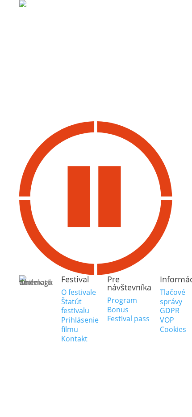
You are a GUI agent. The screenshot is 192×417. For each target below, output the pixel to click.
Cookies (173, 329)
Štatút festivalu (75, 306)
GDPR (169, 310)
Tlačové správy (172, 296)
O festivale (78, 292)
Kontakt (74, 339)
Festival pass (128, 318)
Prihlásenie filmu (80, 324)
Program (122, 300)
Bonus (118, 310)
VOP (167, 320)
